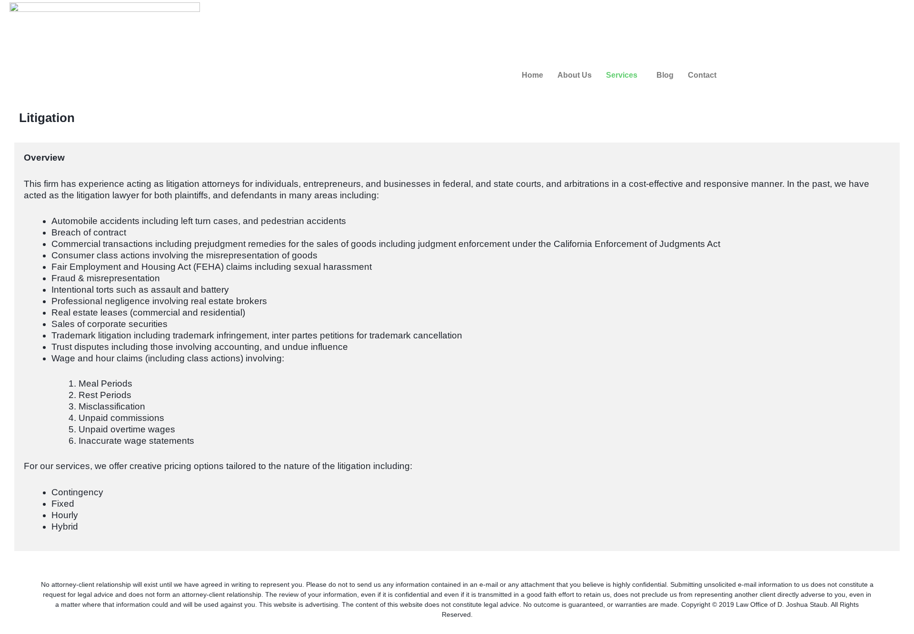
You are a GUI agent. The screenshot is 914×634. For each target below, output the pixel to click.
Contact (702, 75)
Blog (665, 75)
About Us (574, 75)
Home (532, 75)
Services (621, 75)
